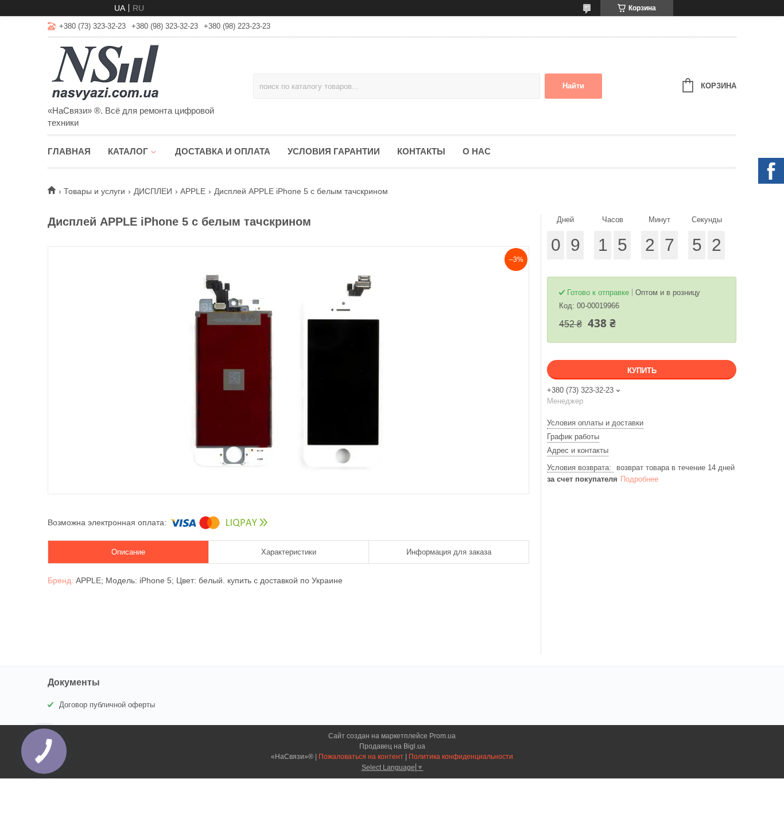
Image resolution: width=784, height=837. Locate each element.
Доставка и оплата (222, 151)
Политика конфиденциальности (461, 757)
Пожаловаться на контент (361, 757)
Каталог (128, 151)
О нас (477, 151)
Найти (573, 86)
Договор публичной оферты (107, 704)
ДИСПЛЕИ (153, 191)
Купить (642, 370)
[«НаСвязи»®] (148, 72)
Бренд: (62, 580)
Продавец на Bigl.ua (392, 746)
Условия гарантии (334, 151)
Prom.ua (442, 736)
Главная (69, 151)
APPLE (192, 191)
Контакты (421, 151)
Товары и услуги (94, 191)
